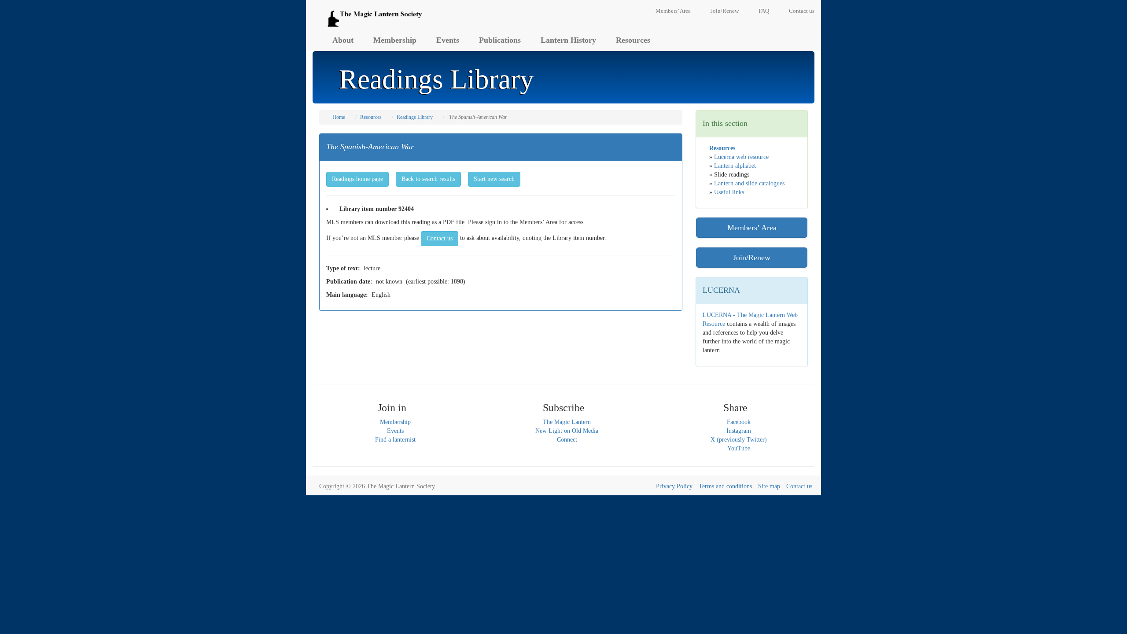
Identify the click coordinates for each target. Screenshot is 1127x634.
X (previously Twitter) (739, 439)
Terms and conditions (725, 486)
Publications (500, 40)
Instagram (738, 431)
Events (447, 40)
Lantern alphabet (735, 165)
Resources (633, 40)
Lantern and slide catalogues (749, 183)
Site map (769, 486)
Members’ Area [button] (752, 227)
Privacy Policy (674, 486)
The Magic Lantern (567, 422)
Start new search (494, 179)
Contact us (801, 10)
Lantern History (568, 40)
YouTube (738, 448)
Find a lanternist (395, 439)
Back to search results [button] (428, 179)
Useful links (729, 192)
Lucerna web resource (741, 157)
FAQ (764, 10)
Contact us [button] (440, 238)
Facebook (739, 422)
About (343, 40)
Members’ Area (673, 10)
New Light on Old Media (566, 431)
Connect (567, 439)
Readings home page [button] (357, 179)
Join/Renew (725, 10)
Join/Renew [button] (751, 257)
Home (338, 117)
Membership (394, 40)
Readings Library (415, 117)
